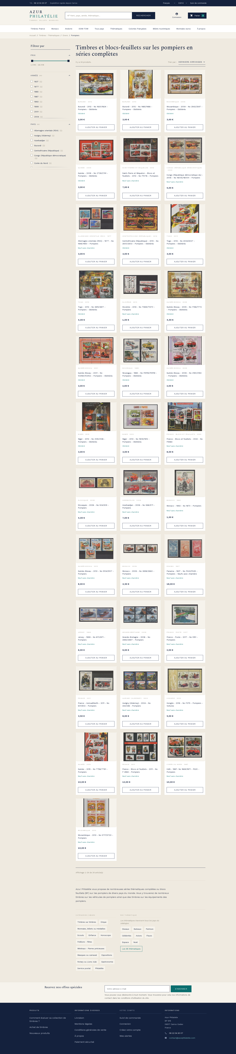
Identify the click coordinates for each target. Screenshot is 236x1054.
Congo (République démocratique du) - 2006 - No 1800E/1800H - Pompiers (185, 176)
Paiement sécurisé (84, 1042)
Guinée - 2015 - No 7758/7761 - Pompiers (93, 770)
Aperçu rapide (112, 80)
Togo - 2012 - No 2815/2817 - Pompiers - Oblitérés (91, 308)
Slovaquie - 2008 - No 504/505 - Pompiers (93, 506)
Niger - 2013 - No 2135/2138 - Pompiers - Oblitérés (91, 440)
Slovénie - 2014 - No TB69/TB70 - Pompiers (138, 308)
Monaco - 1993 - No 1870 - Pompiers (184, 506)
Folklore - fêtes (84, 942)
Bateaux (137, 929)
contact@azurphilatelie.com (182, 1038)
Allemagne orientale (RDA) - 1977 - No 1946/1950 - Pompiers (96, 242)
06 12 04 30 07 (40, 3)
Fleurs (149, 936)
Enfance (92, 935)
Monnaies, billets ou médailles (91, 929)
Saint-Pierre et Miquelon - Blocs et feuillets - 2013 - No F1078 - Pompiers (140, 174)
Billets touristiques (161, 29)
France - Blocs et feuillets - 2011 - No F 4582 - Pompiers (140, 770)
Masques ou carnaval (87, 955)
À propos (201, 29)
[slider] (32, 61)
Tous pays (99, 29)
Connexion (125, 1024)
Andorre (68, 29)
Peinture (149, 929)
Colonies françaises (137, 29)
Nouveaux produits (40, 1033)
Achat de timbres (39, 1027)
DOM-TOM (83, 29)
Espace (125, 942)
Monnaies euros (183, 29)
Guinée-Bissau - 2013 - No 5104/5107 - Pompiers (96, 572)
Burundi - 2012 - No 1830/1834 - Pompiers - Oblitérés (93, 107)
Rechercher (143, 15)
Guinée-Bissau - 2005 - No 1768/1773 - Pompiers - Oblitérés (184, 308)
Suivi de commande (198, 3)
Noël (135, 942)
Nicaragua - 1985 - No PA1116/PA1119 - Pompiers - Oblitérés (139, 374)
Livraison (79, 1018)
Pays (35, 124)
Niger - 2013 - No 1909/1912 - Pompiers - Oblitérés (136, 440)
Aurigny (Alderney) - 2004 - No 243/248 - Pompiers (136, 704)
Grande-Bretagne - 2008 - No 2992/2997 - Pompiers (136, 638)
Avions (139, 936)
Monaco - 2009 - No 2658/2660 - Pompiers (138, 572)
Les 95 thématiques (131, 949)
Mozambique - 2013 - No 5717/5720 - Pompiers (95, 836)
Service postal (84, 968)
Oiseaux (125, 929)
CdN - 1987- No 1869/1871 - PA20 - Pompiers (183, 770)
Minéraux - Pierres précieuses (90, 948)
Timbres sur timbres (86, 922)
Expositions (106, 955)
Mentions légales (83, 1024)
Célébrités (126, 936)
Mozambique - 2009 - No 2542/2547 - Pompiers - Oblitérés (184, 107)
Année (36, 75)
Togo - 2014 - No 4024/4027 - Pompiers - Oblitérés (181, 242)
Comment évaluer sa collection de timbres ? (48, 1019)
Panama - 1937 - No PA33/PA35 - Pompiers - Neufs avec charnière (182, 572)
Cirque (103, 922)
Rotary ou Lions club (87, 962)
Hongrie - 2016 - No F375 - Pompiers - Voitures (185, 704)
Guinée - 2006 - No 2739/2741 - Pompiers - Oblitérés (93, 174)
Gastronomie (107, 962)
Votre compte (127, 1010)
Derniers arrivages (190, 62)
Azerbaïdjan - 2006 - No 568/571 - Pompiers (138, 506)
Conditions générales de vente (90, 1030)
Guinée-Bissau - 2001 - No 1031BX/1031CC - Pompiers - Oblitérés (95, 374)
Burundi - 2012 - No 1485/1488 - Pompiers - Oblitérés (137, 107)
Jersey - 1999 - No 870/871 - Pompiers (91, 638)
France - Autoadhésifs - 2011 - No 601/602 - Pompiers (93, 704)
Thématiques (116, 29)
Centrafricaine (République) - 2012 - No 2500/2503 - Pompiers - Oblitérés (140, 242)
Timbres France (38, 29)
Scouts (80, 935)
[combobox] (98, 15)
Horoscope (106, 935)
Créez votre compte (130, 1030)
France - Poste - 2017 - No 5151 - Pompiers (182, 638)
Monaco (55, 29)
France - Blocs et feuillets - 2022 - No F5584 (185, 440)
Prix (33, 55)
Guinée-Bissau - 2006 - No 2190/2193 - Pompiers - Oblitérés (184, 374)
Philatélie (99, 968)
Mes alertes (126, 1036)
